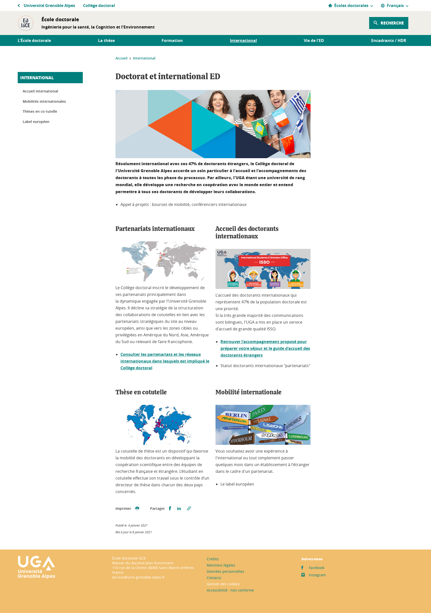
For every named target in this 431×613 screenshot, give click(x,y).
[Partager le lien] (189, 508)
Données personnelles (225, 571)
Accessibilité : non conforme (230, 590)
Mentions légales (221, 565)
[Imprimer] (137, 508)
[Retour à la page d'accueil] (25, 23)
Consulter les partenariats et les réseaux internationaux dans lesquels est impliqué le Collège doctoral (164, 361)
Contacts (214, 577)
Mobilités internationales (44, 101)
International (37, 77)
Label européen (36, 121)
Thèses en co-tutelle (40, 111)
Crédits (213, 559)
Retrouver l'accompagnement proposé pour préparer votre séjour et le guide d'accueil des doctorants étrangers (265, 348)
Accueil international (40, 91)
